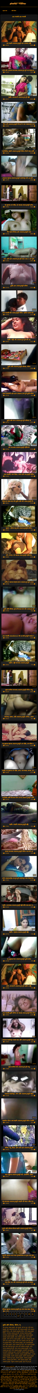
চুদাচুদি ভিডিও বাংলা (33, 1381)
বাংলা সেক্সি (8, 1372)
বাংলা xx (12, 1385)
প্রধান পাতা (5, 10)
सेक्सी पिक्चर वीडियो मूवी (8, 1383)
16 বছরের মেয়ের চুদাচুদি (9, 1327)
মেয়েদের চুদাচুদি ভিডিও (19, 3)
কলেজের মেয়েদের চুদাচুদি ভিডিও (10, 1335)
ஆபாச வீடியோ (24, 1381)
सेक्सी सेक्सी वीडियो (13, 1382)
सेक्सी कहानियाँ (31, 1383)
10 (29, 1314)
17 (18, 1316)
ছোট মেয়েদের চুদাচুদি (17, 1342)
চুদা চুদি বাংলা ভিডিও (5, 1371)
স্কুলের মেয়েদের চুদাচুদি (16, 1361)
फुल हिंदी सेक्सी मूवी (24, 1379)
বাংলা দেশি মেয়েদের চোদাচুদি (22, 1346)
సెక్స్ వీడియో (25, 1372)
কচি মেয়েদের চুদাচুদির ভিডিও (17, 1331)
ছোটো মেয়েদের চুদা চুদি (18, 1344)
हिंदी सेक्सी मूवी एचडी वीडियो (21, 1383)
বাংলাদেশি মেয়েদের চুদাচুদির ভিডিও (23, 1354)
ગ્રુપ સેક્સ (26, 1385)
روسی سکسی (18, 1385)
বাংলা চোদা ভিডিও (16, 1381)
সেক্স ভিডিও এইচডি (33, 1378)
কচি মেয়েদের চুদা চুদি (12, 1329)
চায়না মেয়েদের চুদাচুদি (20, 1337)
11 (32, 1314)
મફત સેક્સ (27, 1376)
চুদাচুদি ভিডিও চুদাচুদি (33, 1386)
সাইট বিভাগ (14, 10)
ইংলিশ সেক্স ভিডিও (15, 1374)
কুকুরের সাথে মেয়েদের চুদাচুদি (26, 1335)
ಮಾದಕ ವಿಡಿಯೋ (7, 1374)
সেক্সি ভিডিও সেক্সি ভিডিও (18, 1378)
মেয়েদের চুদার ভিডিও (12, 1360)
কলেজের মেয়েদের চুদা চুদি (13, 1333)
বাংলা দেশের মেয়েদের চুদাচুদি (21, 1348)
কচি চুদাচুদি (18, 1327)
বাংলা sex (5, 1386)
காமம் (26, 1386)
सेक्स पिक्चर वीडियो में (6, 1378)
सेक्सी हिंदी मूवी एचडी (23, 1382)
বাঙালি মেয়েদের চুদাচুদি (16, 1356)
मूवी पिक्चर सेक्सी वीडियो (6, 1379)
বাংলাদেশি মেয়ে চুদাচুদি (28, 1350)
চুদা (12, 1378)
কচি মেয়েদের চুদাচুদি (22, 1329)
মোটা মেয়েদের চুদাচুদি (23, 1360)
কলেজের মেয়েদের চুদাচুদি (26, 1333)
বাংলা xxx (10, 1386)
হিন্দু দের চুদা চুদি (27, 1361)
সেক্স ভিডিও (19, 1372)
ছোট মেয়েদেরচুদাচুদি (28, 1342)
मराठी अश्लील (11, 1376)
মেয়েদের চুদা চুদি (11, 1358)
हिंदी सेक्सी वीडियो (19, 1376)
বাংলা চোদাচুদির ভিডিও (8, 1381)
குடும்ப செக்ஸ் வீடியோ (15, 1371)
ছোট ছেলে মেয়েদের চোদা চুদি (23, 1341)
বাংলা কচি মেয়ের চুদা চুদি (9, 1346)
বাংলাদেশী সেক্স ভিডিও (33, 1372)
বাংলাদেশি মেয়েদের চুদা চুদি (9, 1352)
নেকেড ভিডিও (34, 1376)
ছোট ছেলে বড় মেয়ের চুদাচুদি (13, 1339)
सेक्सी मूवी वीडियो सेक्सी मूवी (28, 1371)
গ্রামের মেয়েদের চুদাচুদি (8, 1337)
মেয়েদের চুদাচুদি (19, 1358)
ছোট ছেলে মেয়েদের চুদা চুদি (27, 1339)
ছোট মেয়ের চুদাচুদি (7, 1344)
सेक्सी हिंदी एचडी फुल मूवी (19, 1386)
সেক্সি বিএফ (13, 1372)
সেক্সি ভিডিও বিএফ (23, 1374)
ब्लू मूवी (6, 1376)
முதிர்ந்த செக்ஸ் (5, 1385)
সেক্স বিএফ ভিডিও (24, 1388)
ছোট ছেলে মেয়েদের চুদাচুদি (9, 1341)
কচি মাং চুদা (24, 1327)
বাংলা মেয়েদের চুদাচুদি (17, 1350)
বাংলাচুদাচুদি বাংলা (16, 1379)
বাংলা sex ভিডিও (4, 1382)
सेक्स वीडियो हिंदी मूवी (15, 1388)
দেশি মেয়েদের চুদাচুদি (29, 1344)
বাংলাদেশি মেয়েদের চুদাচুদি (22, 1352)
